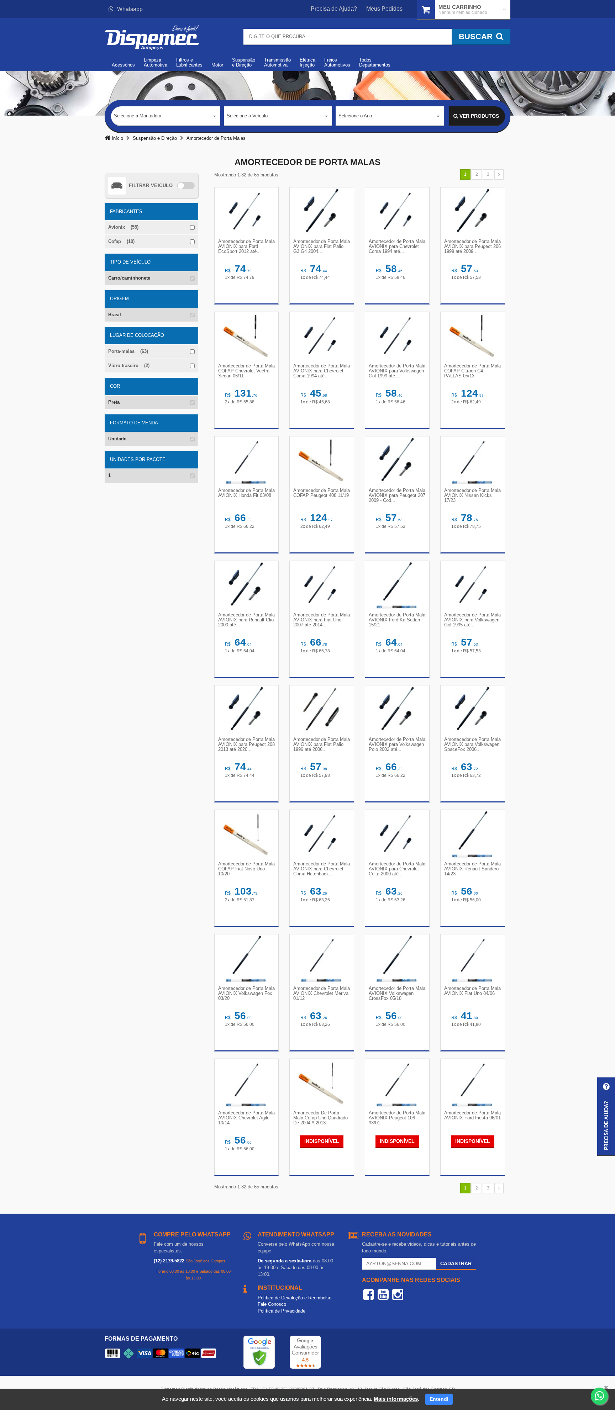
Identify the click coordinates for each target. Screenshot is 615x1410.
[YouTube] (383, 1294)
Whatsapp (130, 9)
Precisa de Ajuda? (334, 9)
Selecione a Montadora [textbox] (137, 115)
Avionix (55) (123, 227)
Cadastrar (456, 1263)
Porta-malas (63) (128, 351)
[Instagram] (397, 1294)
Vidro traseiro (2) (128, 365)
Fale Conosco (272, 1304)
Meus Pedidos (384, 9)
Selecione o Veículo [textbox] (247, 115)
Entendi (439, 1399)
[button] (606, 1116)
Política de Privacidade (281, 1311)
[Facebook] (368, 1294)
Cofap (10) (121, 241)
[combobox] (165, 116)
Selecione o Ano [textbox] (355, 115)
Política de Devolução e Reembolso (294, 1297)
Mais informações (396, 1399)
